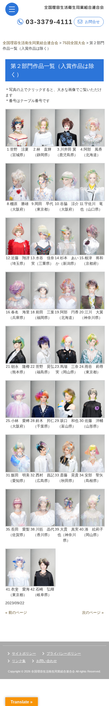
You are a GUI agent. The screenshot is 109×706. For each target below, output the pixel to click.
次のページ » (93, 612)
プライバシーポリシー (64, 654)
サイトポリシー (24, 654)
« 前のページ (16, 612)
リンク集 (19, 661)
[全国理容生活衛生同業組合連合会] (74, 7)
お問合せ (92, 22)
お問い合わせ (46, 661)
